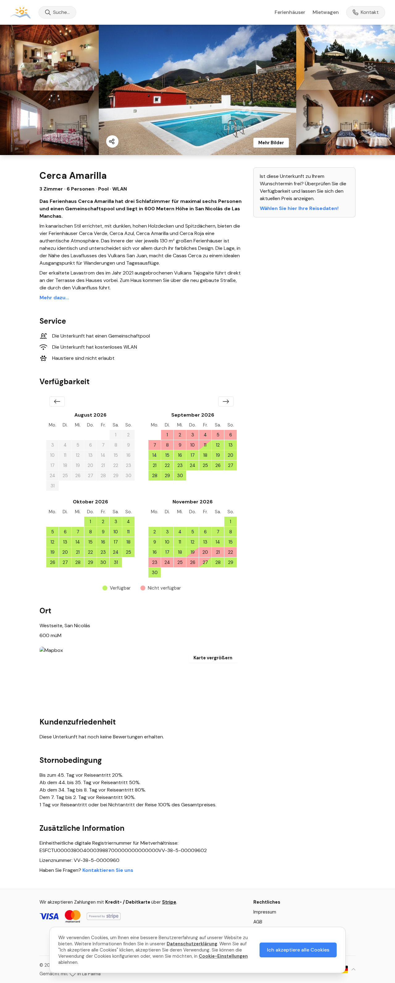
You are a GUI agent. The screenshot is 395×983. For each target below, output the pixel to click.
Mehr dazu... (54, 297)
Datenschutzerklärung (192, 944)
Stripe (169, 902)
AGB (257, 922)
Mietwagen (326, 12)
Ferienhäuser (290, 12)
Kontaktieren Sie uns (107, 870)
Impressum (264, 912)
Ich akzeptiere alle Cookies (298, 950)
